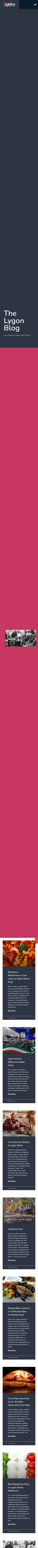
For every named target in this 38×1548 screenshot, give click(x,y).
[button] (35, 4)
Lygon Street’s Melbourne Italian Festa (16, 1062)
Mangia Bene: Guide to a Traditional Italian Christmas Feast (19, 1311)
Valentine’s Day (15, 1229)
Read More (12, 1011)
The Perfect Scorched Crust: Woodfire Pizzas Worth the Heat (19, 1401)
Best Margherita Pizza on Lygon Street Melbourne (18, 1487)
